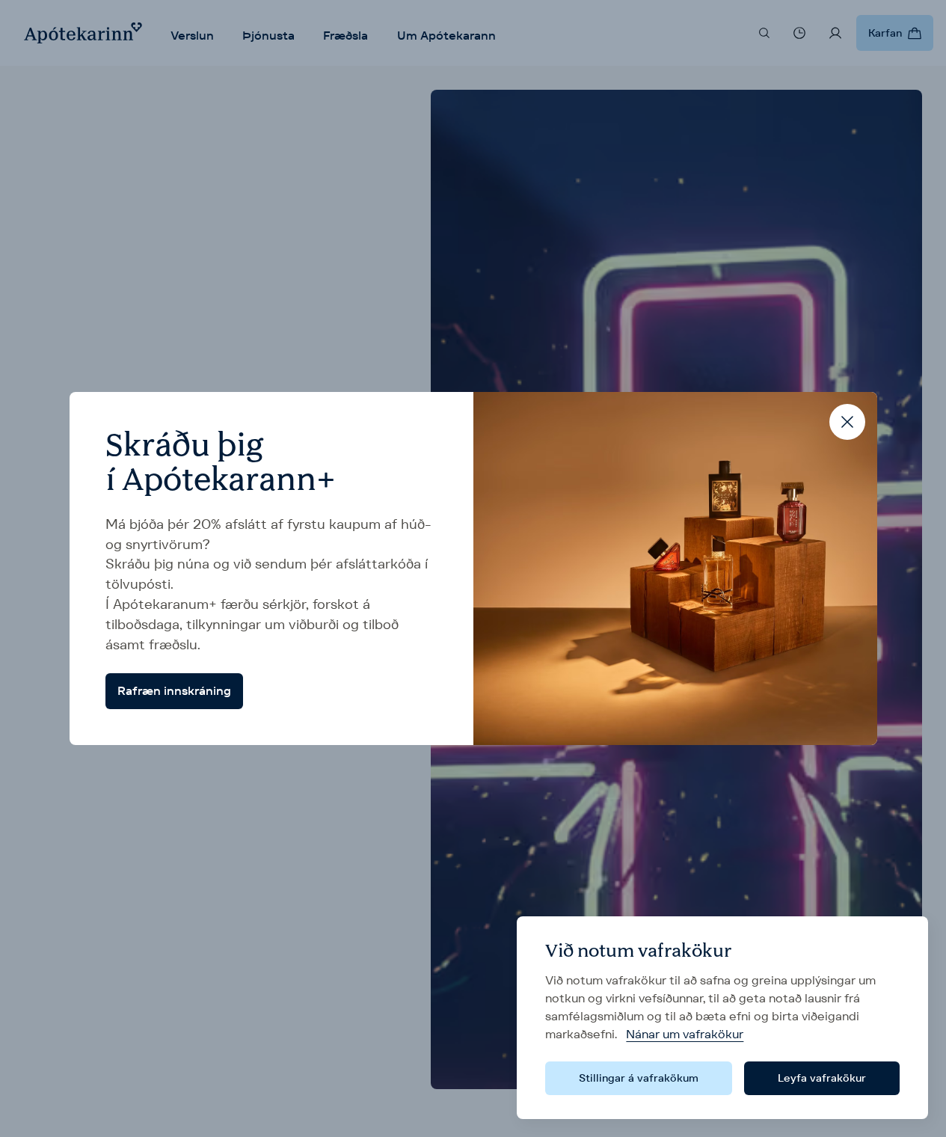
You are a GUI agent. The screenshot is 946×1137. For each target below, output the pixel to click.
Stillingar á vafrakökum (638, 1078)
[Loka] (847, 422)
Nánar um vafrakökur (684, 1034)
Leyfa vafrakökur (822, 1078)
